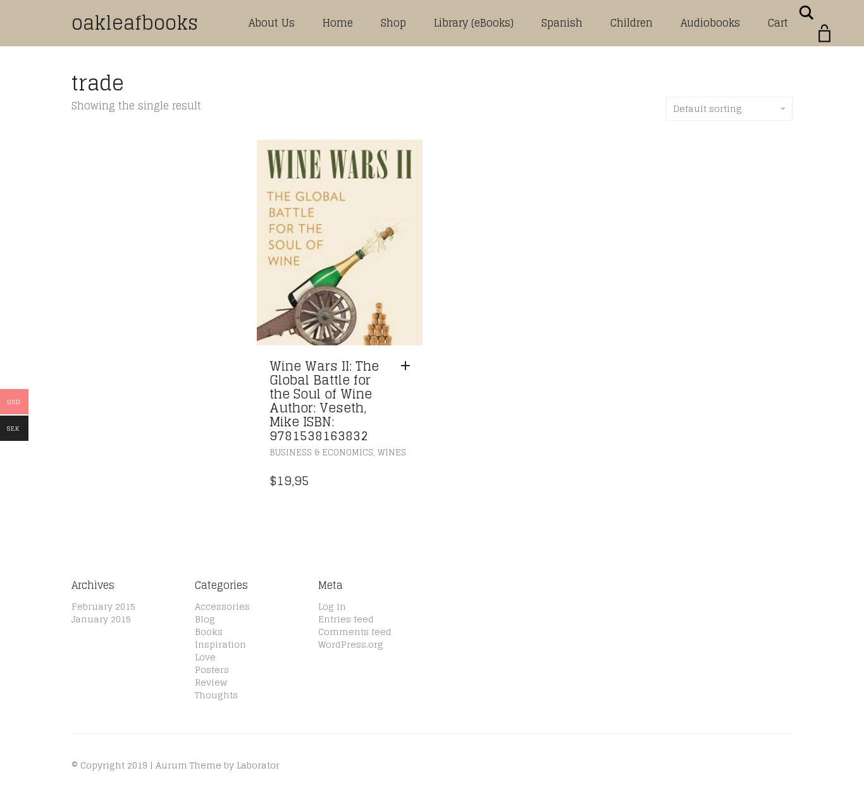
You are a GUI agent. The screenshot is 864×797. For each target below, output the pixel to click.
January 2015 (101, 619)
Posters (212, 669)
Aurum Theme (188, 765)
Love (205, 657)
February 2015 (103, 606)
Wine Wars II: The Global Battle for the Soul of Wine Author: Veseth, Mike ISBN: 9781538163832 (324, 401)
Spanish (562, 23)
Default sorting (707, 108)
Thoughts (216, 695)
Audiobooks (710, 23)
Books (209, 631)
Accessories (222, 606)
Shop (393, 23)
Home (338, 23)
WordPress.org (350, 644)
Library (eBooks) (474, 23)
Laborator (258, 765)
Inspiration (220, 644)
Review (211, 682)
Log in (332, 606)
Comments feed (355, 631)
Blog (205, 619)
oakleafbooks (134, 23)
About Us (272, 23)
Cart (778, 23)
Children (631, 23)
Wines (392, 452)
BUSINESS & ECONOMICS (321, 452)
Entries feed (346, 619)
